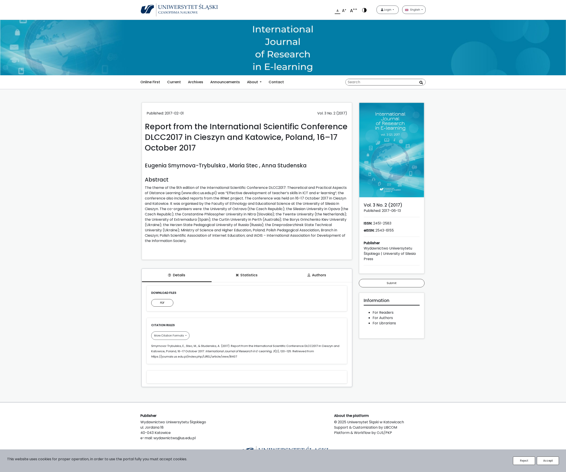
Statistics (249, 275)
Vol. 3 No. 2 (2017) (332, 113)
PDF (162, 303)
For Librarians (384, 323)
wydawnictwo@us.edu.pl (174, 438)
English (414, 10)
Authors (319, 275)
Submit (391, 283)
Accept (548, 460)
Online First (150, 82)
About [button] (253, 82)
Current (174, 82)
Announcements (225, 82)
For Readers (383, 312)
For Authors (383, 317)
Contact (276, 82)
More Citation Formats (169, 335)
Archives (195, 82)
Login (387, 10)
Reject (524, 460)
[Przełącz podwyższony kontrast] (364, 10)
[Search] (421, 82)
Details (179, 275)
